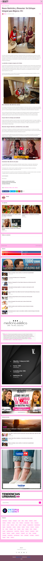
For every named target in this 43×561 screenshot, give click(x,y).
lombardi (35, 529)
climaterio (21, 522)
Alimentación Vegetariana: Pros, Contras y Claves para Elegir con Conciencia (11, 215)
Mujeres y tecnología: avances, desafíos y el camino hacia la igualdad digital (21, 272)
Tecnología (32, 535)
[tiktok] (26, 552)
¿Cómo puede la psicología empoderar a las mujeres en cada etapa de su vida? (21, 287)
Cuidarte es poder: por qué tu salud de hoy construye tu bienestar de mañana (20, 306)
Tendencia (37, 535)
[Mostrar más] (24, 191)
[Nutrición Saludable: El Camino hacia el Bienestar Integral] (11, 223)
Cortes (32, 522)
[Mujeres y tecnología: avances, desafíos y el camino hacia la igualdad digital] (5, 274)
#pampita (30, 338)
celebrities (9, 522)
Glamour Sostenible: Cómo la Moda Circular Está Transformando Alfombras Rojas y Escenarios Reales (24, 292)
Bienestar (30, 520)
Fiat (3, 529)
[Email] (21, 191)
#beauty (10, 339)
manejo (4, 531)
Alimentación (7, 5)
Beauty (7, 196)
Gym (15, 529)
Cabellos (4, 522)
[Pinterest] (19, 191)
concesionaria (27, 522)
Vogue (8, 537)
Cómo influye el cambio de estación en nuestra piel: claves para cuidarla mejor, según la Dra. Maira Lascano (24, 434)
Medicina (27, 531)
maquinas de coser (10, 531)
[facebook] (19, 552)
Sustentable (26, 535)
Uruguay (4, 537)
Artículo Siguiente (39, 245)
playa (30, 533)
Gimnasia (11, 529)
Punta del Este (10, 535)
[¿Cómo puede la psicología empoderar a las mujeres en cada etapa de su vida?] (5, 288)
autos (19, 520)
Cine (17, 522)
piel (26, 533)
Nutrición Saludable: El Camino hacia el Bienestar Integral (11, 229)
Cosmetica (36, 522)
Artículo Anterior (4, 245)
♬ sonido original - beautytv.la (17, 339)
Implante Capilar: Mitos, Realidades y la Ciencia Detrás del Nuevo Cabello (21, 268)
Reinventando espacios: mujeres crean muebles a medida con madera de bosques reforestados (23, 310)
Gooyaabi (28, 557)
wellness (16, 187)
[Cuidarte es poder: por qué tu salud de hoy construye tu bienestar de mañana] (5, 307)
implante (27, 529)
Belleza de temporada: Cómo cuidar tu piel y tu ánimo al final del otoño (19, 301)
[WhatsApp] (17, 191)
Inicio (3, 5)
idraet (23, 529)
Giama (7, 529)
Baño (23, 520)
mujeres (4, 533)
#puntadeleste (5, 339)
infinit (31, 529)
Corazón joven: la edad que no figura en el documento (16, 428)
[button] (1, 1)
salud (13, 187)
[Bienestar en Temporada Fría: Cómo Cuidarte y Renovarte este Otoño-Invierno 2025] (5, 283)
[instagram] (17, 552)
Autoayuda (15, 520)
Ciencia (13, 522)
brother (35, 520)
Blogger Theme (19, 557)
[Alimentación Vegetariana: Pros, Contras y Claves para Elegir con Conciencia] (11, 209)
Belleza (10, 187)
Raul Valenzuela (16, 535)
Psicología (4, 535)
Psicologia (34, 533)
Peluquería (23, 533)
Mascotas (22, 531)
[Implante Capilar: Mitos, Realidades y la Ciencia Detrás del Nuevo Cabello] (5, 439)
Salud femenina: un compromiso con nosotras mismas (30, 215)
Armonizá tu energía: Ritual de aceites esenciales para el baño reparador (20, 296)
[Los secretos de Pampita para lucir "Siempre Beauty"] (5, 279)
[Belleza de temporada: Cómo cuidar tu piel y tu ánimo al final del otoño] (5, 303)
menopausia (32, 531)
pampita (13, 533)
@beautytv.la (5, 334)
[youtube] (24, 552)
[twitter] (21, 552)
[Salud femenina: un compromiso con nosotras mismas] (31, 209)
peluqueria (17, 533)
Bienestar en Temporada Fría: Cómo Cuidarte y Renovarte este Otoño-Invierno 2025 (22, 282)
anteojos (10, 520)
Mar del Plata (17, 531)
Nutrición (8, 533)
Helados (19, 529)
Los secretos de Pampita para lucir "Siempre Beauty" (17, 277)
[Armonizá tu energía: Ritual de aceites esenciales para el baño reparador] (5, 298)
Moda (37, 531)
